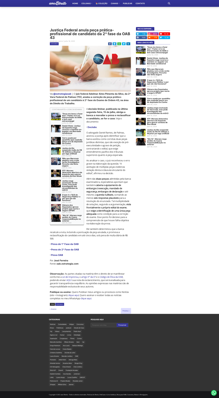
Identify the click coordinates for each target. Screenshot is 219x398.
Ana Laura (66, 345)
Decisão (92, 127)
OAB (76, 356)
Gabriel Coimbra (55, 374)
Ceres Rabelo (67, 349)
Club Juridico (78, 367)
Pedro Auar (77, 331)
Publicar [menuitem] (127, 3)
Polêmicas (60, 328)
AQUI (69, 280)
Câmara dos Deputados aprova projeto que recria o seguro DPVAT (71, 207)
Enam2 (61, 370)
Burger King (78, 363)
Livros (69, 335)
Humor (62, 335)
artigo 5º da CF (88, 276)
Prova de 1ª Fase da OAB (65, 244)
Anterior (54, 309)
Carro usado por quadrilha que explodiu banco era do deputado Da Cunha (72, 140)
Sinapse (52, 384)
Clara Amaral (67, 367)
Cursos (79, 338)
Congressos (63, 338)
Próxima (125, 311)
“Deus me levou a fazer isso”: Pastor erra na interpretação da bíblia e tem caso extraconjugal (72, 117)
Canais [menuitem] (114, 3)
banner (71, 384)
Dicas (52, 328)
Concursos (54, 43)
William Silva (62, 384)
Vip (51, 331)
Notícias (52, 324)
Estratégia (77, 335)
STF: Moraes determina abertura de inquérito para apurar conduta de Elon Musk (72, 173)
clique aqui (73, 295)
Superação (53, 338)
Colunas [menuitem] (86, 3)
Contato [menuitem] (140, 3)
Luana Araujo (60, 377)
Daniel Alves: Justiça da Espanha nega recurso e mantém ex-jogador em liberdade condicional (72, 129)
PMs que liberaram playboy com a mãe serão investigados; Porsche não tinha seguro (71, 162)
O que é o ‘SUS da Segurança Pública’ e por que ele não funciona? (71, 197)
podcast (68, 328)
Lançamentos (66, 331)
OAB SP (82, 377)
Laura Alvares (54, 356)
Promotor (53, 360)
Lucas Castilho (72, 377)
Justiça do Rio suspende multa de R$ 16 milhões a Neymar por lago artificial (72, 151)
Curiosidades (62, 324)
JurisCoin (77, 374)
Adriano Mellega (77, 345)
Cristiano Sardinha (56, 352)
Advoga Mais (73, 360)
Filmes (72, 338)
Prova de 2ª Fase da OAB (65, 249)
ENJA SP (53, 370)
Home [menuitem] (75, 3)
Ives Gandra (67, 374)
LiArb (51, 377)
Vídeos (57, 331)
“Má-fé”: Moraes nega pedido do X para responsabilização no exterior (72, 218)
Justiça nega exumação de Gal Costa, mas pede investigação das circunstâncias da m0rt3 (70, 185)
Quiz (78, 342)
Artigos (71, 324)
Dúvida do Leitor (70, 352)
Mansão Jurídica (67, 356)
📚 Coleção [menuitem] (101, 3)
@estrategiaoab (62, 93)
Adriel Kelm (62, 360)
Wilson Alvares (69, 342)
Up (83, 342)
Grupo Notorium (55, 345)
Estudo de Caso (79, 328)
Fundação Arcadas (72, 370)
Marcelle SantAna (55, 342)
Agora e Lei (53, 335)
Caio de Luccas (55, 349)
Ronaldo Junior (77, 381)
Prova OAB (57, 255)
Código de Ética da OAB (111, 276)
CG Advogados (55, 367)
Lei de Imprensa (70, 276)
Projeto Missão (65, 381)
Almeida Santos (55, 363)
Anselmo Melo (67, 363)
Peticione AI (54, 381)
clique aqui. (86, 298)
